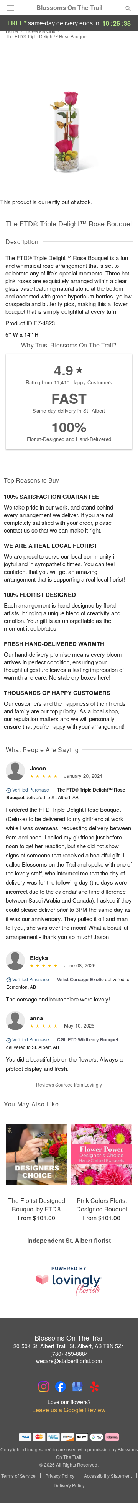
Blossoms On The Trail (69, 8)
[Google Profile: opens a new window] (77, 1386)
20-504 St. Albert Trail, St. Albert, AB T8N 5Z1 (69, 1346)
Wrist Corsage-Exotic (80, 979)
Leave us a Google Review (69, 1410)
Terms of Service (18, 1475)
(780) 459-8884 (69, 1353)
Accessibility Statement (108, 1475)
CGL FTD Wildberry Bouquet (87, 1039)
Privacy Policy (59, 1475)
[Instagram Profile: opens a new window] (43, 1386)
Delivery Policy (69, 1485)
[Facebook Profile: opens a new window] (60, 1386)
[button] (121, 1485)
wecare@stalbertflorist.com (69, 1361)
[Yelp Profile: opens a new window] (94, 1386)
